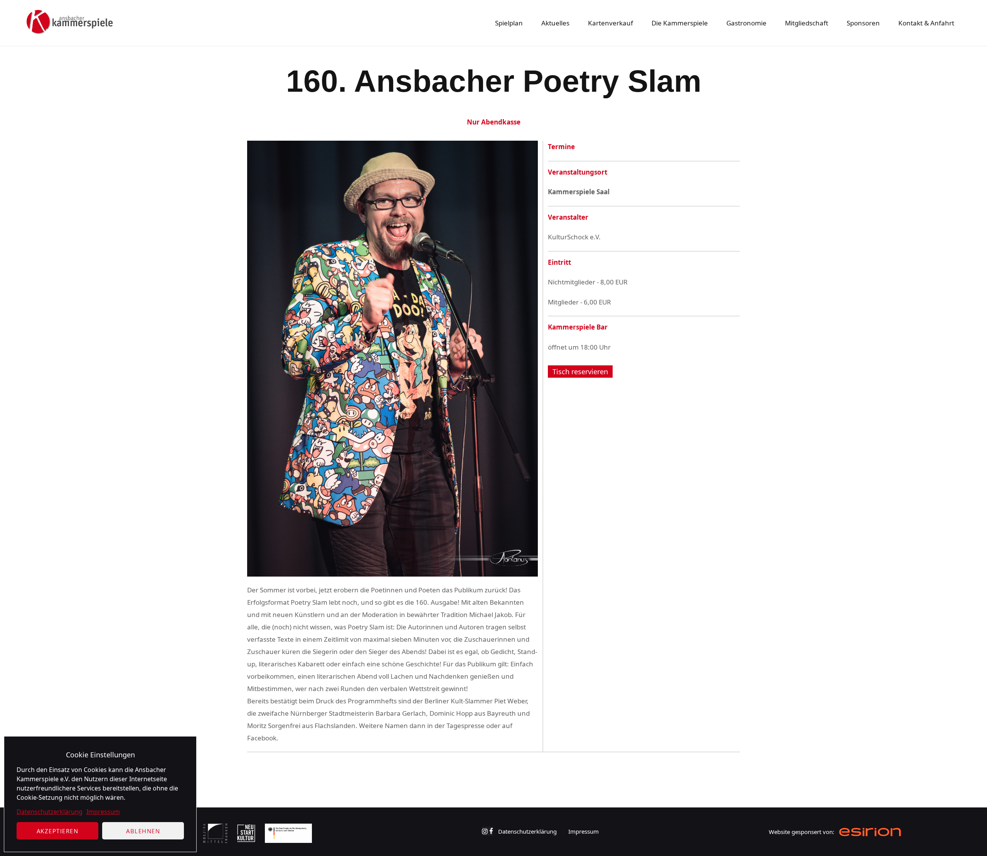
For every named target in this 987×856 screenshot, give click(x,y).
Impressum (103, 811)
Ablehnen (143, 831)
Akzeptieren (58, 831)
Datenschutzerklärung (50, 811)
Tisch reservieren (580, 371)
